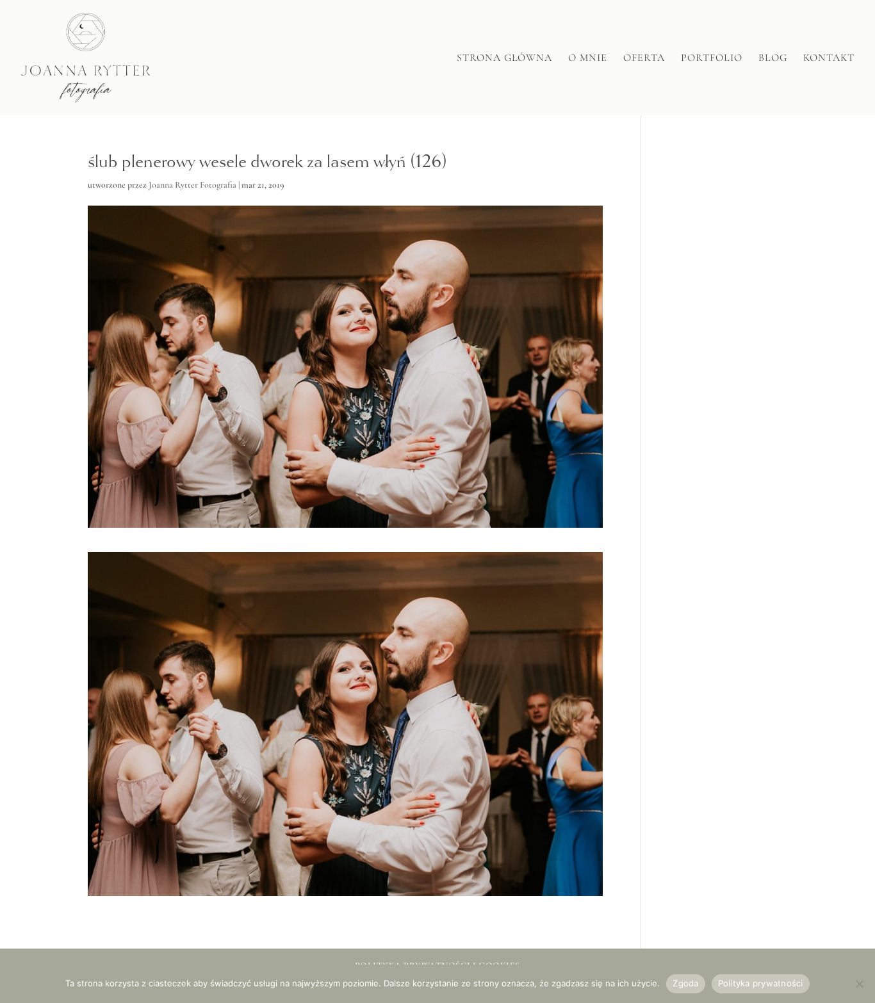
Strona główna (504, 58)
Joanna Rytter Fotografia (192, 184)
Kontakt (829, 58)
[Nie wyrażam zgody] (859, 983)
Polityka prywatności (760, 983)
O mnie (587, 58)
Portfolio (711, 58)
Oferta (644, 58)
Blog (772, 58)
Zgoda (685, 983)
